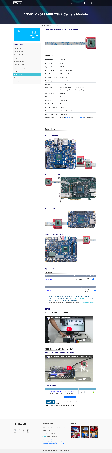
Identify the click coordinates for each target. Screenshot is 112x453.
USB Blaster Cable (20, 68)
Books (16, 71)
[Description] (91, 290)
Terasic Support (79, 298)
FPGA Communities (52, 439)
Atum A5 (68, 117)
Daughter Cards (19, 64)
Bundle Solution (19, 55)
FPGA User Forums (88, 302)
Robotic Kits (18, 58)
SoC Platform (18, 51)
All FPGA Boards (19, 61)
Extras (55, 25)
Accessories (48, 25)
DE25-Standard (79, 117)
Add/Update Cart (70, 397)
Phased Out (18, 81)
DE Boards (17, 48)
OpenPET (17, 78)
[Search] (87, 3)
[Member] (91, 3)
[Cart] (94, 3)
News (34, 3)
